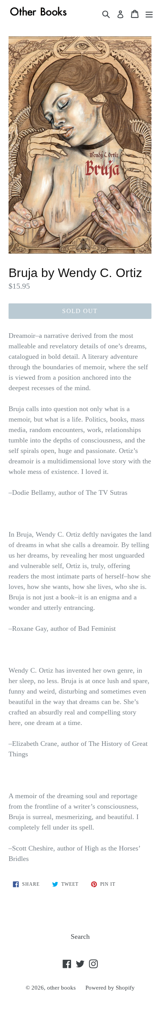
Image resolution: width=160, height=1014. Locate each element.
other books (61, 988)
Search (80, 936)
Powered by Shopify (110, 988)
